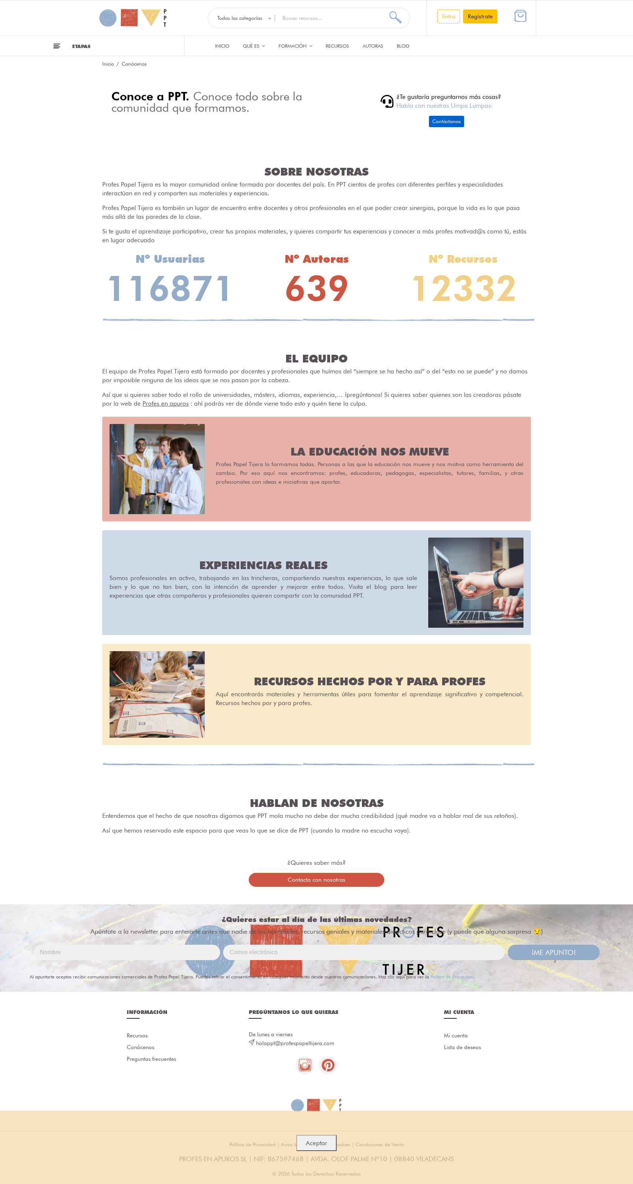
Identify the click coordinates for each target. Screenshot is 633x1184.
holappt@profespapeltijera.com (295, 1043)
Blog (403, 46)
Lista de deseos (462, 1047)
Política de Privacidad (452, 977)
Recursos (337, 46)
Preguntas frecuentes (151, 1059)
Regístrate (480, 16)
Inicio (222, 46)
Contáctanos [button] (446, 121)
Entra (448, 16)
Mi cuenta (456, 1035)
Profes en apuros (165, 403)
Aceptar (316, 1143)
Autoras (373, 46)
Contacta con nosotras (316, 879)
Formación (293, 46)
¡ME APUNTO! (554, 952)
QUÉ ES (252, 46)
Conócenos (140, 1047)
